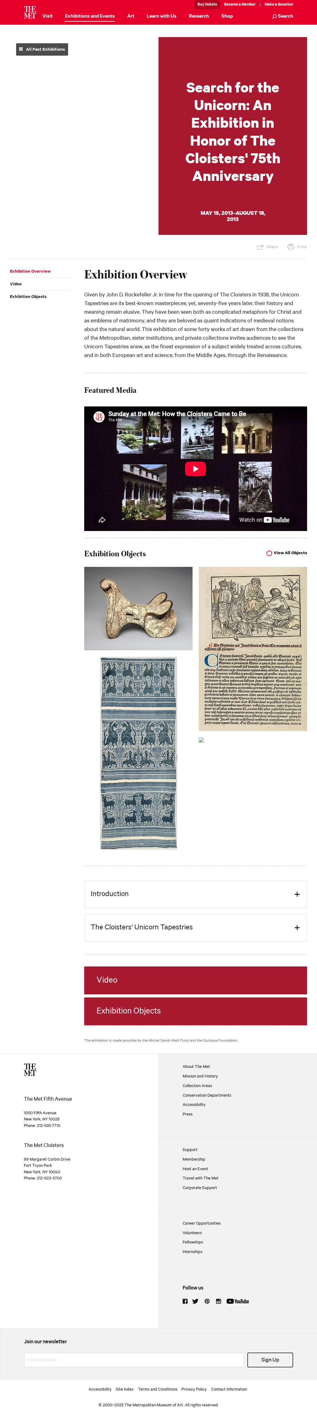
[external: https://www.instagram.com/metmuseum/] (218, 1301)
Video (16, 284)
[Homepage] (30, 12)
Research (199, 16)
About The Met (196, 1066)
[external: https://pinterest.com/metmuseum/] (207, 1301)
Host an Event (195, 1169)
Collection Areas (197, 1086)
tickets (211, 4)
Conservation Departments (207, 1095)
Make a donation (279, 4)
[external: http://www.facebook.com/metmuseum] (185, 1301)
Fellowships (193, 1242)
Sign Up (270, 1360)
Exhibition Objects (28, 297)
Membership (194, 1159)
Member (248, 4)
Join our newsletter (45, 1341)
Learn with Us (161, 16)
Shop (227, 16)
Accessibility (194, 1104)
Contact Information (229, 1389)
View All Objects (290, 553)
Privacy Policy (194, 1389)
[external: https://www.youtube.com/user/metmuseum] (238, 1301)
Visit (47, 16)
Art (130, 16)
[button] (282, 17)
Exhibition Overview (30, 271)
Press (188, 1114)
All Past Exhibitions (45, 49)
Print (302, 247)
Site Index (125, 1389)
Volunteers (192, 1233)
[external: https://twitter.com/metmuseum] (195, 1301)
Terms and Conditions (157, 1389)
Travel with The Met (201, 1178)
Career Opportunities (202, 1223)
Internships (192, 1252)
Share (272, 247)
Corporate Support (200, 1188)
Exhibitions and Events (90, 16)
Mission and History (200, 1076)
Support (190, 1150)
